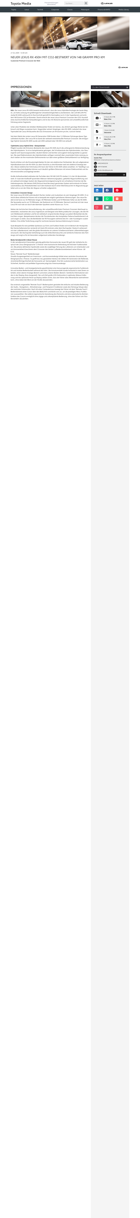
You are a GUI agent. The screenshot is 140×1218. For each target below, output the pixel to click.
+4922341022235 (102, 163)
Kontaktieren (101, 174)
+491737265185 (102, 167)
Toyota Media (21, 3)
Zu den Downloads (100, 87)
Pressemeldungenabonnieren (51, 4)
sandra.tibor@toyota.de (105, 170)
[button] (99, 191)
